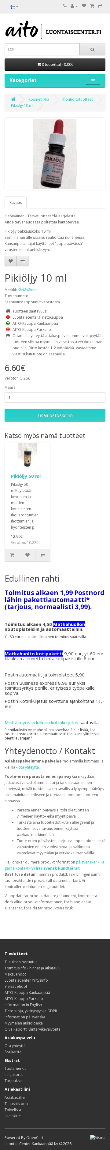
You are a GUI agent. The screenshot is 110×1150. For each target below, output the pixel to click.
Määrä (10, 387)
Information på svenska (25, 1017)
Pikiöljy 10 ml (22, 105)
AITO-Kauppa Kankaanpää (27, 992)
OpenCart (34, 1137)
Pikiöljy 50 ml (26, 476)
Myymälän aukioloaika (24, 1023)
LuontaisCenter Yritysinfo (26, 980)
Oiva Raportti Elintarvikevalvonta (33, 1029)
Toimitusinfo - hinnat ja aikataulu (33, 968)
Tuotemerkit (15, 1068)
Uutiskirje (13, 1115)
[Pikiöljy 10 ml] (55, 154)
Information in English (23, 1004)
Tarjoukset (14, 1080)
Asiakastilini (15, 1097)
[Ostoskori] (92, 6)
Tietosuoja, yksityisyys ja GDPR (31, 1010)
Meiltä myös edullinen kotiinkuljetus (41, 722)
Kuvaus (15, 202)
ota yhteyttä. (29, 767)
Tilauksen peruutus (21, 962)
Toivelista (13, 1109)
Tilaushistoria (16, 1103)
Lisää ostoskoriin (55, 415)
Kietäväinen (28, 289)
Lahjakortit (14, 1074)
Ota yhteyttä (15, 1045)
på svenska (85, 862)
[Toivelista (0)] (84, 6)
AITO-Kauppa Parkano (24, 998)
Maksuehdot (15, 974)
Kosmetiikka (38, 99)
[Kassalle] (100, 6)
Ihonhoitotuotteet (77, 99)
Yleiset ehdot (16, 986)
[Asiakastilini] (74, 6)
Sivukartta (13, 1051)
